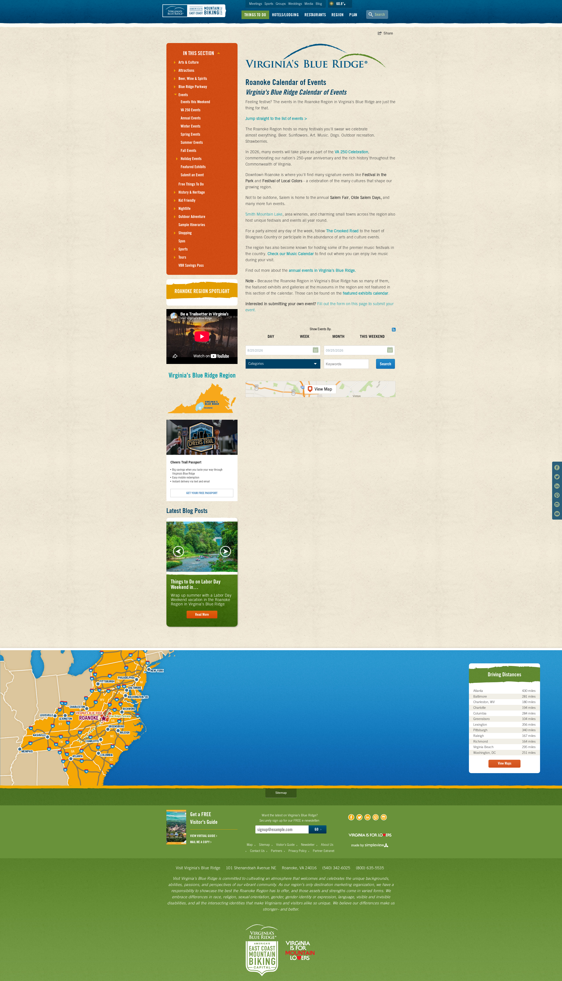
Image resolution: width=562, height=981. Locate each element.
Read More (202, 614)
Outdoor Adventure (191, 216)
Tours (182, 257)
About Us (327, 844)
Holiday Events (191, 158)
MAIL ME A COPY (200, 842)
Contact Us (257, 851)
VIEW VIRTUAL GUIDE (203, 836)
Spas (181, 241)
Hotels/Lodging (285, 14)
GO (317, 829)
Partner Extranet (323, 851)
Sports (269, 3)
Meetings (255, 3)
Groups (281, 3)
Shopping (185, 232)
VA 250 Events (190, 110)
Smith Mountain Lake (264, 214)
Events (183, 94)
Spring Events (190, 134)
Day (271, 336)
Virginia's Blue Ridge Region (202, 375)
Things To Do (255, 14)
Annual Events (191, 118)
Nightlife (184, 208)
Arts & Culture (188, 62)
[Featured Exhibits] (318, 293)
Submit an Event (192, 175)
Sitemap (281, 792)
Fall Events (188, 150)
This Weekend (372, 336)
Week (304, 336)
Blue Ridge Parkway (192, 86)
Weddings (295, 3)
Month (338, 336)
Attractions (186, 70)
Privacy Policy (297, 851)
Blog (319, 3)
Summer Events (192, 142)
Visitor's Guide (285, 844)
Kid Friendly (186, 200)
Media (308, 3)
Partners (276, 851)
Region (337, 14)
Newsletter (308, 844)
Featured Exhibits (193, 166)
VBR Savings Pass (191, 265)
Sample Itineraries (191, 224)
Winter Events (190, 126)
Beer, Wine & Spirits (192, 78)
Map (250, 844)
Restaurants (315, 14)
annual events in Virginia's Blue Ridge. (322, 270)
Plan (353, 14)
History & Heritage (191, 192)
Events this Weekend (195, 101)
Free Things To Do (191, 184)
